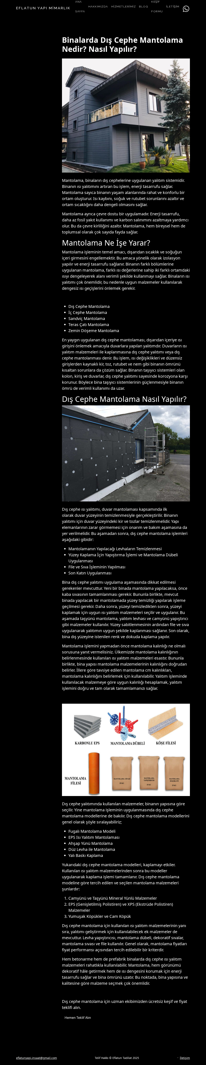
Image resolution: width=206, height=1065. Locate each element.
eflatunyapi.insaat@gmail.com (36, 1058)
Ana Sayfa (80, 6)
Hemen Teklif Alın (78, 1017)
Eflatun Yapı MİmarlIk (43, 8)
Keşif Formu (157, 6)
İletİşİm (172, 6)
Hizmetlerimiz (123, 6)
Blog (143, 6)
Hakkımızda (98, 6)
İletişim (185, 1058)
